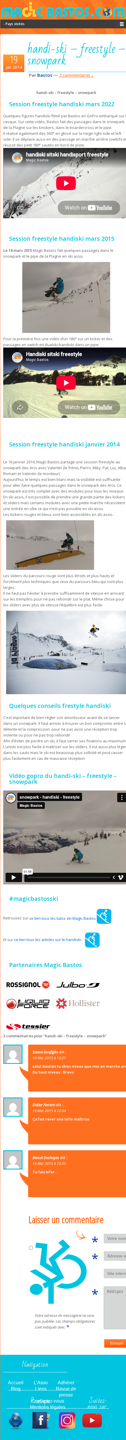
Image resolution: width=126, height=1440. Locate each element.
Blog (16, 1388)
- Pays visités (14, 23)
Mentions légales (47, 1407)
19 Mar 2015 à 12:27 (49, 1057)
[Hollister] (78, 1003)
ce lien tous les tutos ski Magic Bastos (63, 918)
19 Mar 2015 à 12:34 (49, 1110)
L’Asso (41, 1382)
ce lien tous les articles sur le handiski (47, 939)
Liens (41, 1388)
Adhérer (66, 1382)
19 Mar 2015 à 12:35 (49, 1163)
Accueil (15, 1382)
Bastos (44, 75)
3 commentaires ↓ (76, 75)
